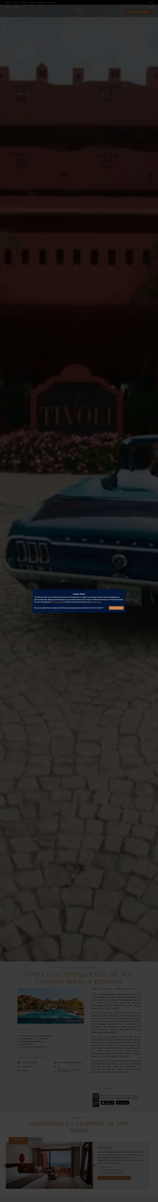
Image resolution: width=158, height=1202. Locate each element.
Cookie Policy (96, 602)
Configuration (57, 602)
